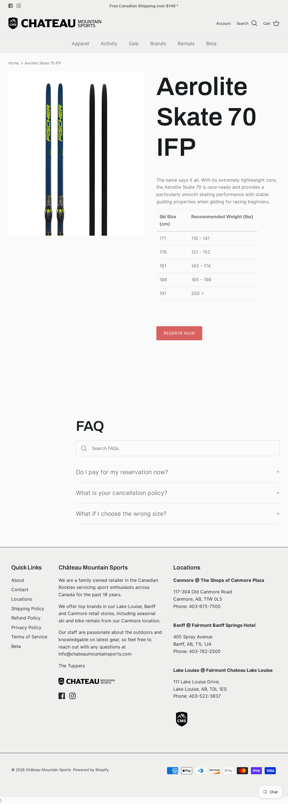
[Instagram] (19, 6)
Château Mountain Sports (48, 769)
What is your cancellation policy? (121, 492)
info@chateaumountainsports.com (95, 654)
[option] (76, 153)
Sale (134, 43)
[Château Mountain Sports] (54, 23)
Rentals (186, 43)
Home (13, 63)
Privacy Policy (26, 627)
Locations (21, 599)
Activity (109, 43)
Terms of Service (29, 636)
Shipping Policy (27, 608)
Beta (211, 43)
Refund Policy (25, 618)
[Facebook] (10, 6)
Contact (19, 589)
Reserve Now (179, 333)
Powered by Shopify (91, 769)
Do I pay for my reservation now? (122, 472)
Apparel (80, 43)
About (17, 580)
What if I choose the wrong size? (121, 513)
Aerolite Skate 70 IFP (42, 63)
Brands (158, 43)
